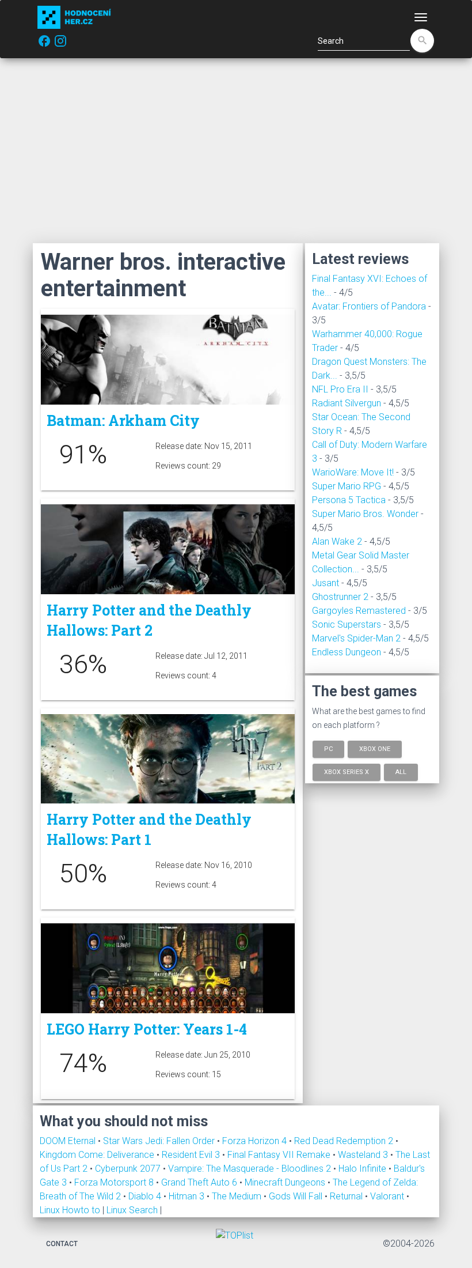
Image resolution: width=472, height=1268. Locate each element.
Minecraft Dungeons (286, 1182)
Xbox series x (346, 771)
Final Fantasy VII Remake (280, 1154)
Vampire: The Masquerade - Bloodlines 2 (250, 1168)
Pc (328, 749)
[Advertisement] (236, 150)
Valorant (388, 1196)
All (400, 771)
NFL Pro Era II (340, 389)
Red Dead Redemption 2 (344, 1140)
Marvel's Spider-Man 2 (356, 638)
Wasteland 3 (364, 1154)
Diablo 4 (145, 1196)
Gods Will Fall (297, 1196)
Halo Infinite (363, 1168)
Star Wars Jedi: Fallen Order (160, 1140)
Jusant (325, 583)
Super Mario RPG (346, 486)
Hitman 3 (188, 1196)
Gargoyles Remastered (359, 610)
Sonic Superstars (346, 624)
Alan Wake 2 (337, 541)
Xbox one (374, 749)
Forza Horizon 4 (255, 1140)
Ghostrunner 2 (340, 596)
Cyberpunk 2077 (129, 1168)
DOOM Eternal (69, 1140)
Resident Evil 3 (192, 1154)
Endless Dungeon (346, 652)
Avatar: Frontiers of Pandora (369, 306)
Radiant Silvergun (346, 403)
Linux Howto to (70, 1210)
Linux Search (132, 1210)
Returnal (347, 1196)
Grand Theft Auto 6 (200, 1182)
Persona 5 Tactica (349, 500)
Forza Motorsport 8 (115, 1182)
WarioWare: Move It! (353, 472)
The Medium (238, 1196)
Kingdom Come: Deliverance (98, 1154)
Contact (62, 1244)
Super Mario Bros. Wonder (365, 513)
